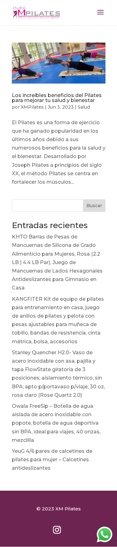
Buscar (94, 205)
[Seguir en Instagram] (57, 530)
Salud (84, 107)
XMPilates (32, 107)
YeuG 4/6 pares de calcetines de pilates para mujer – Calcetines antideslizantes (52, 459)
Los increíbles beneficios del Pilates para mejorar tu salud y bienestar (57, 97)
